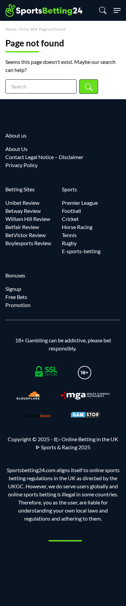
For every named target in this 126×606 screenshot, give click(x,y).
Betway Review (23, 210)
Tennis (69, 235)
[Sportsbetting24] (44, 10)
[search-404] (88, 86)
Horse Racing (77, 227)
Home (10, 29)
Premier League (80, 202)
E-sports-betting (81, 251)
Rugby (69, 243)
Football (71, 210)
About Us (16, 149)
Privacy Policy (21, 165)
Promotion (18, 305)
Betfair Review (22, 227)
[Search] (103, 10)
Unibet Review (22, 202)
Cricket (70, 219)
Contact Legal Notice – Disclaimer (44, 157)
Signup (13, 289)
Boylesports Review (28, 243)
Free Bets (16, 297)
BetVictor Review (25, 235)
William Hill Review (27, 219)
